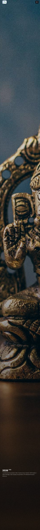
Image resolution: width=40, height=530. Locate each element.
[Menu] (37, 2)
